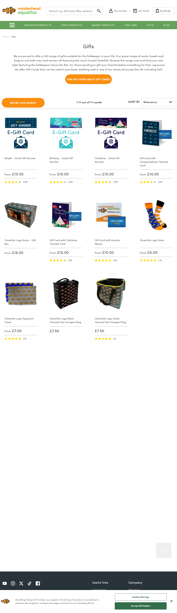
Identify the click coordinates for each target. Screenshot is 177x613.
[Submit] (99, 11)
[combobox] (74, 11)
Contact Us (99, 589)
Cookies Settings (140, 596)
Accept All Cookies (140, 605)
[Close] (171, 601)
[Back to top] (163, 550)
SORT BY (134, 101)
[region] (88, 601)
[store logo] (21, 10)
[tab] (23, 103)
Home (6, 36)
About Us (134, 589)
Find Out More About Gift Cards (88, 79)
